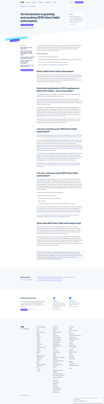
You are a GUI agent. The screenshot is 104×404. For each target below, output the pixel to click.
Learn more (71, 24)
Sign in (71, 2)
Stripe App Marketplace (58, 373)
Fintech (54, 354)
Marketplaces (56, 344)
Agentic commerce (57, 332)
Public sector (55, 366)
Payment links (40, 357)
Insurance (55, 359)
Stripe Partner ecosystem (58, 375)
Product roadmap (72, 352)
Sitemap (71, 343)
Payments (32, 6)
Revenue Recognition (41, 364)
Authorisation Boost (41, 332)
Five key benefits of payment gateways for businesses (50, 280)
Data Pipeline (39, 344)
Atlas (38, 330)
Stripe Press (71, 357)
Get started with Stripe (26, 24)
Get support (71, 363)
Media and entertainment (58, 360)
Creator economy (56, 352)
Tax (37, 367)
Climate (38, 339)
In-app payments (56, 342)
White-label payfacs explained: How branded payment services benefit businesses (56, 277)
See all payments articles (26, 279)
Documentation (56, 382)
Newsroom (71, 355)
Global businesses (57, 340)
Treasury (39, 371)
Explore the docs (73, 306)
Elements (39, 345)
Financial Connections (41, 347)
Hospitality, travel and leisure (59, 357)
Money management (57, 345)
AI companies (56, 350)
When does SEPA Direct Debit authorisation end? (27, 66)
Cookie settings (72, 345)
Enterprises (55, 328)
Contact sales (79, 2)
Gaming (54, 355)
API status (55, 385)
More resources (24, 6)
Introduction (23, 45)
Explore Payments (57, 309)
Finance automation (57, 339)
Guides (70, 328)
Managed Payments (41, 355)
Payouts (38, 360)
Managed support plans (74, 365)
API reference (56, 383)
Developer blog (56, 392)
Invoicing (38, 350)
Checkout (39, 337)
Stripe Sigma (39, 366)
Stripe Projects (56, 390)
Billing (38, 333)
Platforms (55, 347)
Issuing (38, 352)
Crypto (38, 342)
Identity (38, 349)
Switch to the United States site (80, 401)
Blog (70, 332)
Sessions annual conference (75, 335)
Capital (38, 335)
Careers (71, 353)
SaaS (54, 349)
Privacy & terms (72, 337)
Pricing (54, 2)
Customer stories (73, 330)
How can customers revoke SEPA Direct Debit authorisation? (26, 62)
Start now (23, 309)
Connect (38, 340)
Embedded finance (57, 337)
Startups (55, 330)
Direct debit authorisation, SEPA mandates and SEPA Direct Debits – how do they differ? (26, 52)
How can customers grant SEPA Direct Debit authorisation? (27, 57)
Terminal (38, 369)
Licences (71, 342)
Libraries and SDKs (57, 388)
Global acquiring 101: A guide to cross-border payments (50, 278)
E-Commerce (55, 335)
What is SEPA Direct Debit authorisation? (26, 48)
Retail (54, 367)
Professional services (57, 364)
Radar (38, 362)
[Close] (101, 397)
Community (71, 333)
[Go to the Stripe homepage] (22, 327)
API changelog (56, 387)
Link (37, 354)
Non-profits (55, 362)
